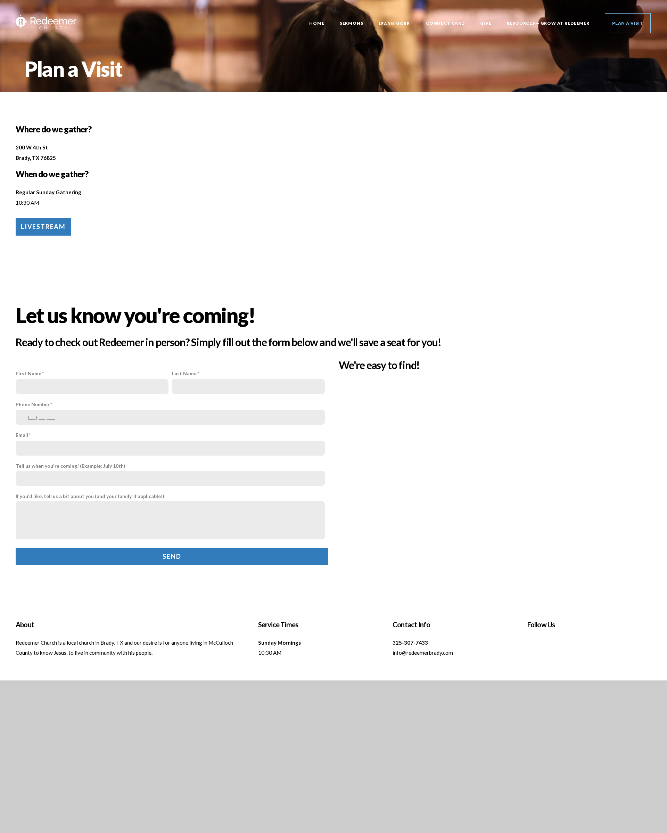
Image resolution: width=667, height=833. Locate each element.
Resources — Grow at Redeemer (548, 23)
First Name (28, 373)
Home (316, 23)
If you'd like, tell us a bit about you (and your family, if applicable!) (90, 496)
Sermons (351, 23)
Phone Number (33, 404)
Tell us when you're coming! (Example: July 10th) (70, 466)
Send (172, 556)
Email (22, 435)
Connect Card (445, 23)
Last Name (184, 373)
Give (485, 23)
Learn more (395, 23)
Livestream (43, 226)
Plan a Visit (627, 23)
